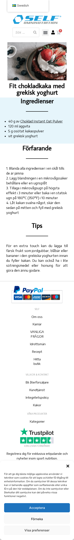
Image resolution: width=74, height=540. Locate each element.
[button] (68, 466)
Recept (37, 351)
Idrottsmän (38, 344)
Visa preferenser (37, 530)
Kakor (37, 405)
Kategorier (37, 421)
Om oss (37, 317)
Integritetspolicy (37, 397)
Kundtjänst (37, 390)
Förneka (37, 519)
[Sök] (35, 32)
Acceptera (37, 508)
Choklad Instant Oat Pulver (41, 121)
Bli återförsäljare (37, 382)
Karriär (37, 324)
